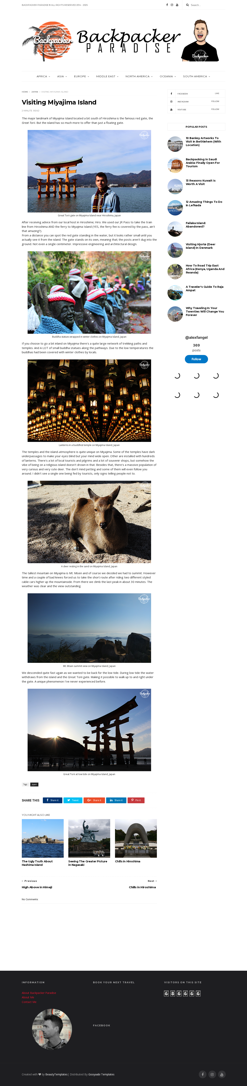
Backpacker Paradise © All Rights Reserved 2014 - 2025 (55, 5)
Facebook (198, 93)
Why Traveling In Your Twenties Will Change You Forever (205, 311)
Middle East (105, 76)
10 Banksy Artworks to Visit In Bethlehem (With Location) (203, 141)
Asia (60, 76)
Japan (34, 92)
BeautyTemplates (56, 1074)
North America (138, 76)
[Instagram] (172, 5)
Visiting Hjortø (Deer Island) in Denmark (200, 246)
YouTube (198, 109)
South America (195, 76)
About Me (28, 997)
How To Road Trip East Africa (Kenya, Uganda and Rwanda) (205, 269)
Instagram (198, 101)
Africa (42, 76)
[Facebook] (167, 5)
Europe (80, 76)
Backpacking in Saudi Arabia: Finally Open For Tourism (203, 163)
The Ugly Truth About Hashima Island (37, 863)
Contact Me (29, 1002)
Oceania (166, 76)
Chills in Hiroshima (127, 861)
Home (25, 92)
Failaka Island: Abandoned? (196, 224)
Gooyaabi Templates (101, 1074)
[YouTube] (177, 5)
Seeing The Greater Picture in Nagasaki (87, 863)
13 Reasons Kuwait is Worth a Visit (201, 182)
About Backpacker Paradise (39, 993)
